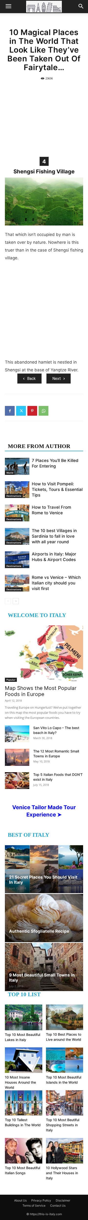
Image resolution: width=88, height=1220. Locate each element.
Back (31, 378)
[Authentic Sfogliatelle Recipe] (44, 918)
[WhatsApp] (43, 411)
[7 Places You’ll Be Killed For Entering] (17, 466)
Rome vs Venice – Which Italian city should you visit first (56, 583)
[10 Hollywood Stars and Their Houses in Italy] (64, 1151)
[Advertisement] (44, 118)
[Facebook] (10, 411)
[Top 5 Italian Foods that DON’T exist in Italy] (17, 780)
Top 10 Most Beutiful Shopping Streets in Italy (62, 1125)
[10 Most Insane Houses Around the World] (23, 1060)
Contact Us (58, 1205)
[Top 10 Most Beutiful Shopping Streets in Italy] (64, 1103)
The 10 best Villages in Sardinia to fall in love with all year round (54, 536)
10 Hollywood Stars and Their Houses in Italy (62, 1173)
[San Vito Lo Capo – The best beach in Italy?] (17, 733)
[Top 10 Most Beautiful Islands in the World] (64, 1060)
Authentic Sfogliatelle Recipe (39, 931)
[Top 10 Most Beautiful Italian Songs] (23, 1151)
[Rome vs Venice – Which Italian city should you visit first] (17, 583)
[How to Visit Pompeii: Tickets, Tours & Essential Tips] (17, 489)
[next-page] (16, 601)
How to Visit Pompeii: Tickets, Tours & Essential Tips (57, 489)
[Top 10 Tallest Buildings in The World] (23, 1103)
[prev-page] (8, 601)
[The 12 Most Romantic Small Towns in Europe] (17, 757)
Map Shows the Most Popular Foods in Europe (41, 691)
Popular (10, 679)
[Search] (81, 6)
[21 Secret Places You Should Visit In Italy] (44, 869)
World (9, 472)
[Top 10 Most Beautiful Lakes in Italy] (23, 1017)
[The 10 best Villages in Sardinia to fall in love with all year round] (17, 536)
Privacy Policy (41, 1200)
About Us (20, 1200)
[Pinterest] (32, 411)
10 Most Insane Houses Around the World (20, 1082)
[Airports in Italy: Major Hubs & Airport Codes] (17, 559)
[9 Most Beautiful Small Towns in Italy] (44, 967)
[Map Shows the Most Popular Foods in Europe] (44, 653)
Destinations (13, 495)
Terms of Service (33, 1205)
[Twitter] (21, 411)
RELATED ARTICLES (36, 436)
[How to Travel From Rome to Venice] (17, 513)
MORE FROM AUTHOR (39, 446)
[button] (8, 6)
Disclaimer (63, 1200)
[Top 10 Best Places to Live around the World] (64, 1017)
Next (56, 378)
